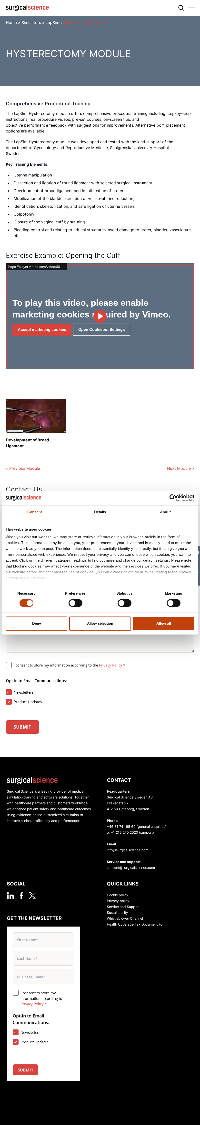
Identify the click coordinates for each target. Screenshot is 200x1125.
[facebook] (21, 895)
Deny (36, 623)
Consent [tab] (34, 512)
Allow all (163, 623)
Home (11, 22)
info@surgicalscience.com (127, 850)
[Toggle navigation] (191, 8)
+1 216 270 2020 (124, 832)
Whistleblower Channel (125, 918)
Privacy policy (118, 901)
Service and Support (123, 907)
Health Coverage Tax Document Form (137, 924)
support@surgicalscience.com (131, 867)
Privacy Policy (110, 665)
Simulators (31, 22)
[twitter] (32, 895)
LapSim (52, 22)
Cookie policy (117, 895)
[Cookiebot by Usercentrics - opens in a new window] (173, 498)
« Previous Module (23, 468)
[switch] (75, 603)
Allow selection (100, 623)
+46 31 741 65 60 (121, 826)
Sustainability (117, 912)
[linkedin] (10, 895)
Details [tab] (100, 512)
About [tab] (165, 512)
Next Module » (180, 468)
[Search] (181, 8)
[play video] (100, 316)
